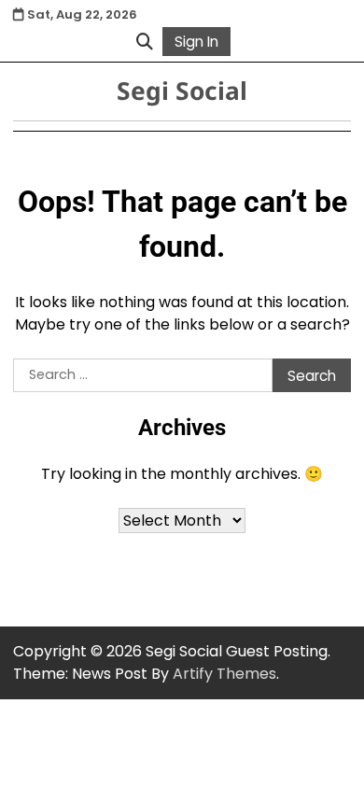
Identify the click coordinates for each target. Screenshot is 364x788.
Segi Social (182, 90)
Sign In (196, 41)
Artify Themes (224, 673)
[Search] (145, 41)
